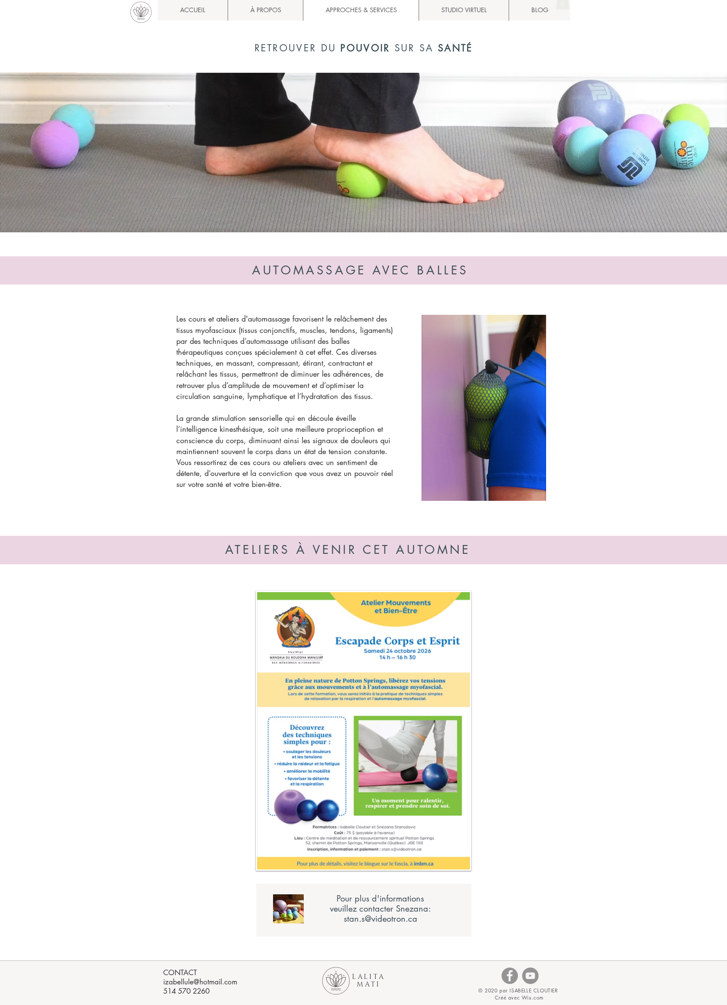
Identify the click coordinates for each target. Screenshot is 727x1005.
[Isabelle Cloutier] (530, 976)
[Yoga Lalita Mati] (509, 976)
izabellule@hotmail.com (200, 981)
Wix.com (533, 997)
